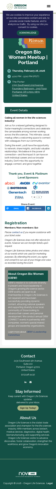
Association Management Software (28, 476)
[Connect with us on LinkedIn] (25, 382)
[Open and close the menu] (42, 6)
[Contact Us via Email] (30, 382)
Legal (49, 483)
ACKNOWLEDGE (27, 33)
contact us (17, 232)
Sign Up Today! (28, 408)
